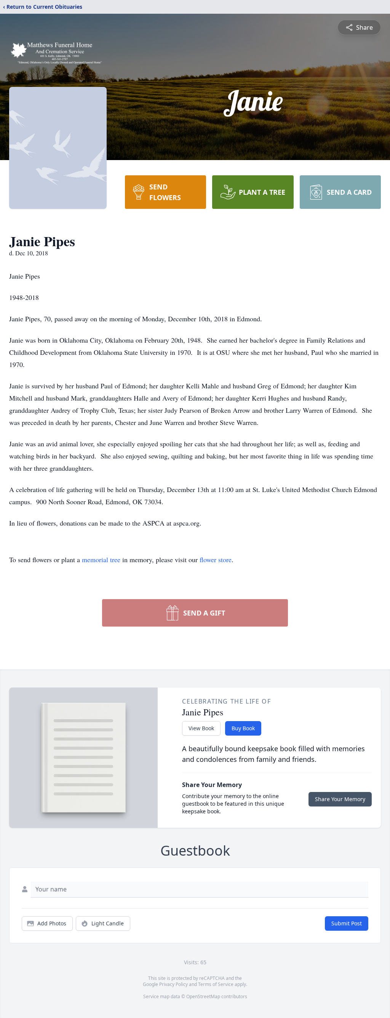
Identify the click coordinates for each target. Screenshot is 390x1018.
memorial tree (101, 559)
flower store (216, 559)
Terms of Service (215, 984)
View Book (201, 728)
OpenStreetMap (203, 996)
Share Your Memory (340, 799)
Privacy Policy (173, 984)
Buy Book (243, 728)
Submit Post (346, 923)
